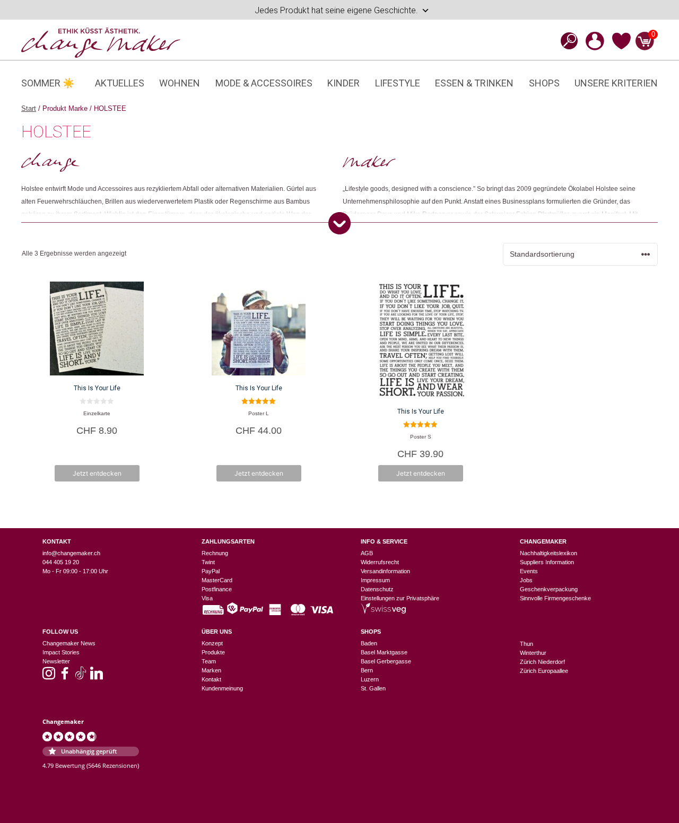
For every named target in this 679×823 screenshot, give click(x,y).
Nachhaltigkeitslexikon (548, 553)
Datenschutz (377, 589)
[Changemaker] (100, 42)
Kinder (343, 83)
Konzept (212, 643)
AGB (367, 553)
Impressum (375, 580)
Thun (526, 644)
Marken (211, 670)
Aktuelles (119, 83)
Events (529, 571)
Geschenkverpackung (549, 589)
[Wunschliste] (621, 47)
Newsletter (56, 661)
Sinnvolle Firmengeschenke (555, 598)
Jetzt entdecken (97, 473)
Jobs (526, 580)
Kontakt (211, 679)
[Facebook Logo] (64, 676)
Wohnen (179, 83)
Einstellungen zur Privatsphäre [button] (400, 598)
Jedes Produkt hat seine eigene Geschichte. (336, 10)
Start (28, 108)
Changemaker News (68, 643)
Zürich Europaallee (544, 671)
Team (209, 661)
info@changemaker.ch (71, 553)
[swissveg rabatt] (383, 611)
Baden (369, 643)
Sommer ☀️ (47, 83)
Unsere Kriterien (616, 83)
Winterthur (533, 653)
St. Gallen (373, 688)
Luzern (370, 679)
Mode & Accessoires (263, 83)
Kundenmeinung (222, 688)
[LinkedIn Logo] (96, 676)
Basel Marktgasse (384, 652)
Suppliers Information (547, 562)
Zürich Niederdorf (542, 662)
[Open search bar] (566, 40)
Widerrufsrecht (380, 562)
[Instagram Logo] (48, 676)
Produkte (213, 652)
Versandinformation (385, 571)
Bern (367, 670)
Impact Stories (61, 652)
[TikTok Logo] (80, 676)
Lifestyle (397, 83)
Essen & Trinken (474, 83)
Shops (544, 83)
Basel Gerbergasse (386, 661)
